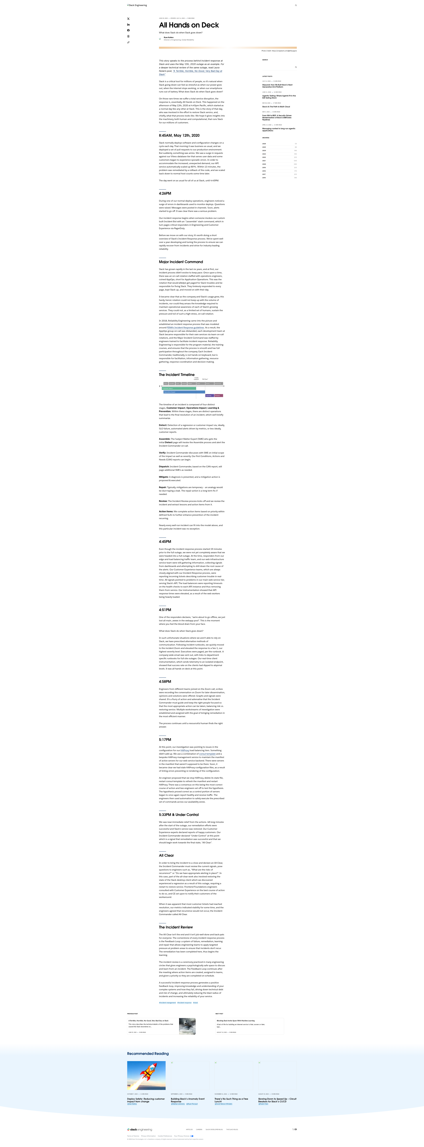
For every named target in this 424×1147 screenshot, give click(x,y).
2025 (264, 147)
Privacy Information (148, 1136)
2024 (264, 150)
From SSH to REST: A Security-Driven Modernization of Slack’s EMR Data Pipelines (277, 117)
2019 (264, 167)
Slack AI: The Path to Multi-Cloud (276, 107)
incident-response (184, 1003)
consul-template (207, 753)
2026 (264, 144)
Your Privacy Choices (181, 1136)
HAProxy (185, 750)
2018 (264, 171)
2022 (264, 157)
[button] (295, 5)
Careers (199, 1129)
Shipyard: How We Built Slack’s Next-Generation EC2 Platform (277, 86)
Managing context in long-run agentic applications (278, 129)
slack (196, 1003)
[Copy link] (128, 42)
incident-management (168, 1003)
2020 (264, 164)
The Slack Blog (232, 1129)
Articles (189, 1129)
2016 (264, 178)
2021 (264, 161)
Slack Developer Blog (214, 1129)
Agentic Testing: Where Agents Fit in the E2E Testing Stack (279, 97)
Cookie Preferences (165, 1136)
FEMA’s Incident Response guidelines (185, 327)
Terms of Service (133, 1136)
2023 (264, 154)
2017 (264, 174)
